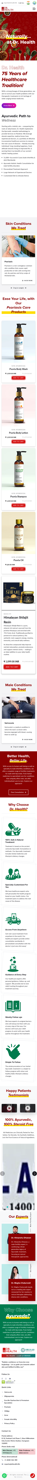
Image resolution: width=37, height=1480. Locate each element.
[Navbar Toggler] (34, 9)
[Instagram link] (6, 1378)
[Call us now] (32, 1475)
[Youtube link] (10, 1378)
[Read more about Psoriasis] (18, 271)
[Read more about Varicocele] (18, 731)
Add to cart (18, 378)
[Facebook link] (2, 1378)
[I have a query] (4, 1475)
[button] (34, 1173)
